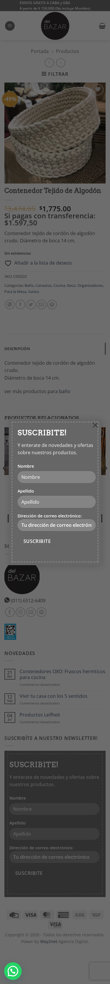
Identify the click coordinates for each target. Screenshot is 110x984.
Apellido (26, 491)
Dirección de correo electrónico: (50, 516)
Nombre (26, 466)
